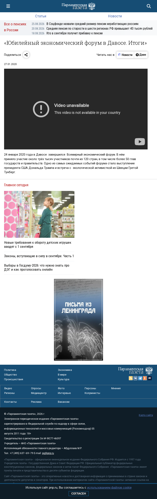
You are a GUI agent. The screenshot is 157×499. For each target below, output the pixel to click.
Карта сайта (146, 415)
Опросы (36, 388)
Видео (8, 388)
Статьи (40, 16)
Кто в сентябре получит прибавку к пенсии (67, 33)
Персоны (90, 388)
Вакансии (64, 401)
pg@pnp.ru (48, 453)
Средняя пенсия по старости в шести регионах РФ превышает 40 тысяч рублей (92, 28)
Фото (61, 388)
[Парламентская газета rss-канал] (131, 378)
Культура (63, 379)
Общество (10, 374)
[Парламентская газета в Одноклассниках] (145, 378)
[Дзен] (141, 55)
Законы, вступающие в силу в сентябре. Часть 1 (39, 256)
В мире (62, 374)
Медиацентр (39, 393)
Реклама (36, 401)
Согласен (78, 493)
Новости (115, 16)
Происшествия (13, 379)
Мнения (116, 388)
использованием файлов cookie (109, 487)
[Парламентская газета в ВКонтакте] (135, 378)
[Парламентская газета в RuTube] (150, 378)
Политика (10, 369)
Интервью (64, 393)
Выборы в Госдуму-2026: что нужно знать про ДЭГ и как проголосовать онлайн (36, 267)
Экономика (65, 369)
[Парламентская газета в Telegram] (140, 378)
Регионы (9, 393)
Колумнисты (92, 393)
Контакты (10, 401)
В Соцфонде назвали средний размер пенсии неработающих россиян (85, 24)
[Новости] (125, 55)
